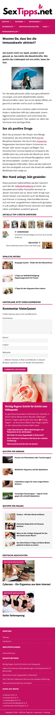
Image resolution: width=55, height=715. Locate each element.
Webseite (6, 352)
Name (5, 337)
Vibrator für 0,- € (10, 695)
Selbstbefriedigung (24, 186)
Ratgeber (19, 22)
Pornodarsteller (10, 32)
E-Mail (5, 345)
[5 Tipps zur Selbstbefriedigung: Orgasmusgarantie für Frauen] (8, 278)
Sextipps (5, 22)
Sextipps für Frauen (13, 506)
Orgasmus (42, 141)
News (45, 27)
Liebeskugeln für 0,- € (12, 700)
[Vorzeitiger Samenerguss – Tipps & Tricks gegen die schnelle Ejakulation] (8, 496)
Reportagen (34, 22)
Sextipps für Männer (13, 451)
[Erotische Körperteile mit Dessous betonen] (10, 526)
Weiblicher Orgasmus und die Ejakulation (31, 470)
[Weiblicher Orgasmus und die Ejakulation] (8, 471)
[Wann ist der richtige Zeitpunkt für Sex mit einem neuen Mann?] (10, 535)
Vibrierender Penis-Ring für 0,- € (16, 706)
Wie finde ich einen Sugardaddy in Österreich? (25, 435)
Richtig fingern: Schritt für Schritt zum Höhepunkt (21, 664)
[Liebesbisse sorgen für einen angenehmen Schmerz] (8, 484)
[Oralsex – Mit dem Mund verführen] (10, 516)
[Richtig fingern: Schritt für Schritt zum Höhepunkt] (27, 400)
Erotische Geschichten (29, 27)
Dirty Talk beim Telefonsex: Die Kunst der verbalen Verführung (26, 679)
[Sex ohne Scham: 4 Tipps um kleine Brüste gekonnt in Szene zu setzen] (10, 544)
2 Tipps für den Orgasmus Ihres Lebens (30, 288)
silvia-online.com (9, 653)
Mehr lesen (34, 425)
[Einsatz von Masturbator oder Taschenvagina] (8, 459)
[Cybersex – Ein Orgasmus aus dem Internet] (27, 570)
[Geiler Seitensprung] (27, 602)
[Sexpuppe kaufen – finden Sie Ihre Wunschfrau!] (8, 265)
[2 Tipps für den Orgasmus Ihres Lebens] (8, 291)
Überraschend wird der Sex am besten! (22, 444)
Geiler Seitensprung (14, 615)
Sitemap (6, 637)
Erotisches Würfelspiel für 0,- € (15, 703)
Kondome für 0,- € (11, 697)
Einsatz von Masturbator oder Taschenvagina (33, 458)
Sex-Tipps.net (28, 712)
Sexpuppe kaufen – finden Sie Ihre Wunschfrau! (33, 263)
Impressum (7, 641)
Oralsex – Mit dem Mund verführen (30, 514)
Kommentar (8, 318)
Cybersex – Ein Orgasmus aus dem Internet (27, 584)
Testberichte (7, 27)
